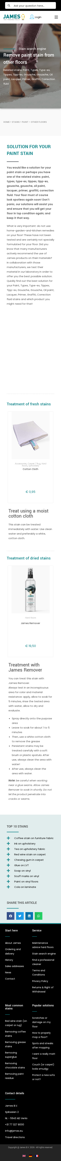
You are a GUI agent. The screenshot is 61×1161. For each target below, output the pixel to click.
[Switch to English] (24, 1156)
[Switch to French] (37, 1156)
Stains (16, 122)
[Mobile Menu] (55, 17)
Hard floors (30, 617)
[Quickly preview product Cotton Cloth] (48, 417)
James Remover (30, 623)
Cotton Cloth (30, 469)
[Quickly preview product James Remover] (48, 571)
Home (6, 122)
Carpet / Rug (34, 463)
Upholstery (33, 465)
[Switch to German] (30, 1156)
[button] (10, 916)
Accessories (21, 463)
